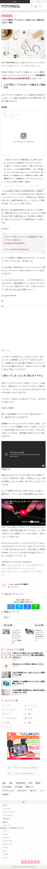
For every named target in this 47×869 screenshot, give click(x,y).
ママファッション (8, 790)
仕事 (7, 722)
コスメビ (5, 847)
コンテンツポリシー (8, 815)
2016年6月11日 (24, 249)
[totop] (23, 802)
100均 (10, 191)
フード (8, 714)
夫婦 (29, 714)
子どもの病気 (7, 787)
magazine (13, 11)
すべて (8, 705)
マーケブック (6, 837)
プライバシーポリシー (9, 812)
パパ (41, 790)
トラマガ (5, 834)
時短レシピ (29, 787)
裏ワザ (6, 617)
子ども (30, 709)
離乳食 (38, 783)
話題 (29, 722)
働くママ (33, 790)
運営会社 (5, 822)
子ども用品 (18, 787)
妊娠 (4, 783)
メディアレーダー (7, 840)
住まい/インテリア (35, 11)
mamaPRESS (5, 11)
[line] (36, 606)
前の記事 (8, 625)
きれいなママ (22, 790)
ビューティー (10, 709)
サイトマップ (6, 825)
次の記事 (39, 625)
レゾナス (5, 857)
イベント (9, 727)
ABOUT (5, 805)
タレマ (4, 851)
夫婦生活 (5, 794)
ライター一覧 (6, 808)
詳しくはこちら (13, 586)
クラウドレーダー (7, 844)
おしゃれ (17, 289)
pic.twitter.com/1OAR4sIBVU (14, 243)
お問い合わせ (6, 818)
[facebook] (11, 606)
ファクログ (6, 854)
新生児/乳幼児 (20, 783)
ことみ (5, 186)
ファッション (32, 705)
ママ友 (30, 718)
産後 (10, 783)
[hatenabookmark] (27, 606)
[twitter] (19, 606)
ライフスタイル (22, 11)
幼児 (30, 783)
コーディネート (7, 543)
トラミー (5, 830)
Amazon (8, 350)
